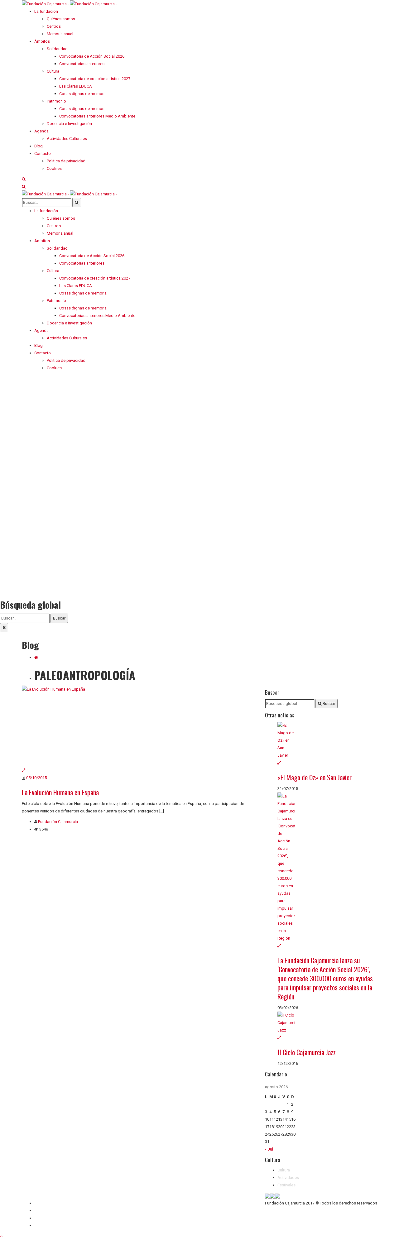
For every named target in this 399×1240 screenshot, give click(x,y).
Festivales (286, 1185)
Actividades (288, 1177)
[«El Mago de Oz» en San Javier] (327, 740)
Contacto (42, 1210)
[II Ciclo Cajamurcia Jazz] (327, 1023)
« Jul (269, 1149)
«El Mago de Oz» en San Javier (314, 777)
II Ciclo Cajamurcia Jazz (306, 1052)
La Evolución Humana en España (60, 792)
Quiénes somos (48, 1203)
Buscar (59, 618)
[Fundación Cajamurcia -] (69, 3)
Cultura (283, 1170)
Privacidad (43, 1218)
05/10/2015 (36, 777)
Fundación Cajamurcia (58, 821)
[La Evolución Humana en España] (139, 726)
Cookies (41, 1225)
